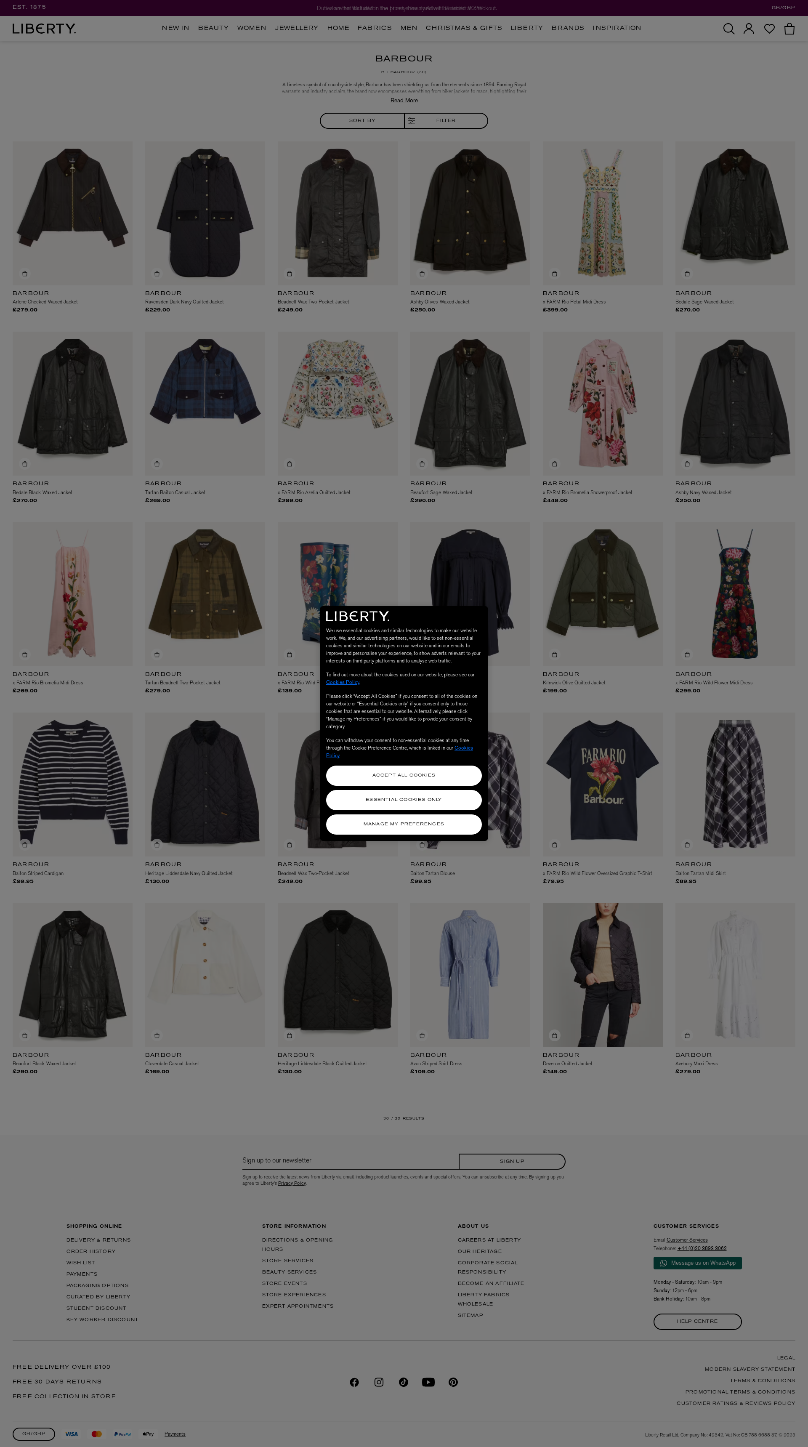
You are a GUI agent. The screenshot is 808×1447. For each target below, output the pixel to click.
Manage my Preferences (404, 824)
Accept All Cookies (404, 775)
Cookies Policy (342, 682)
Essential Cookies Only (404, 800)
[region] (404, 723)
